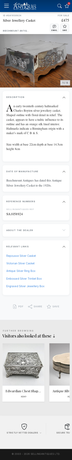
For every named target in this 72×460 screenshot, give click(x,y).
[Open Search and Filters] (59, 6)
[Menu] (6, 6)
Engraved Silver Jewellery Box (25, 286)
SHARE (38, 306)
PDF (20, 306)
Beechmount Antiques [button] (16, 31)
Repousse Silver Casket (21, 255)
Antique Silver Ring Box (20, 270)
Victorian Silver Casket (20, 263)
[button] (54, 28)
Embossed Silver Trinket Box (24, 278)
